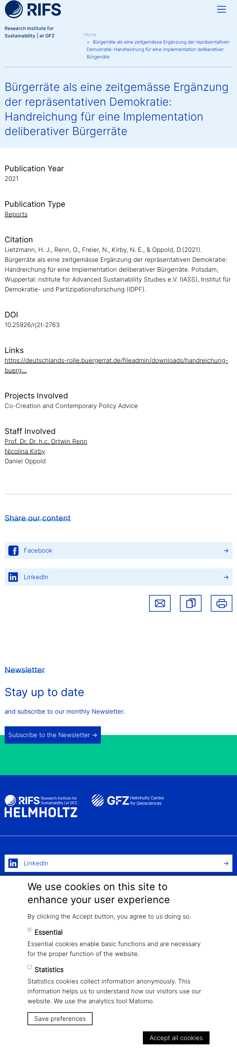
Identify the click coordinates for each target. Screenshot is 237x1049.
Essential (49, 932)
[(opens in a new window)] (127, 800)
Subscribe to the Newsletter (49, 735)
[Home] (33, 9)
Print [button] (221, 603)
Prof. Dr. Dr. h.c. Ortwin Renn (46, 441)
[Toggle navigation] (221, 9)
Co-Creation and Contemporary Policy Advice (71, 406)
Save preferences (60, 1018)
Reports (16, 214)
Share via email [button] (160, 603)
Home (90, 34)
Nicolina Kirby (25, 451)
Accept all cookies (176, 1038)
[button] (191, 603)
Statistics (49, 969)
